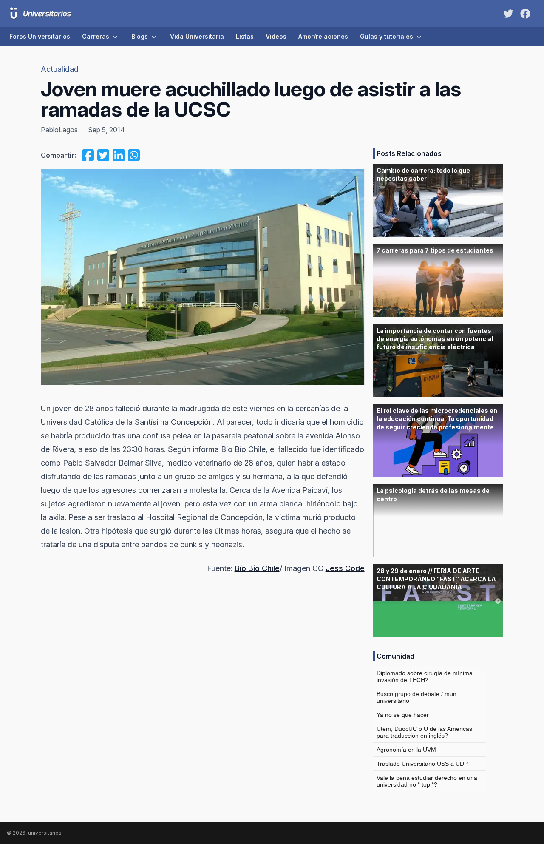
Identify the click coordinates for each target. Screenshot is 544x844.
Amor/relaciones (323, 36)
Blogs (139, 36)
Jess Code (345, 568)
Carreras (95, 36)
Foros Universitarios (39, 36)
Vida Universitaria (197, 36)
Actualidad (60, 69)
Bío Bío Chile (257, 568)
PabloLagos (59, 129)
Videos (276, 36)
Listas (245, 36)
